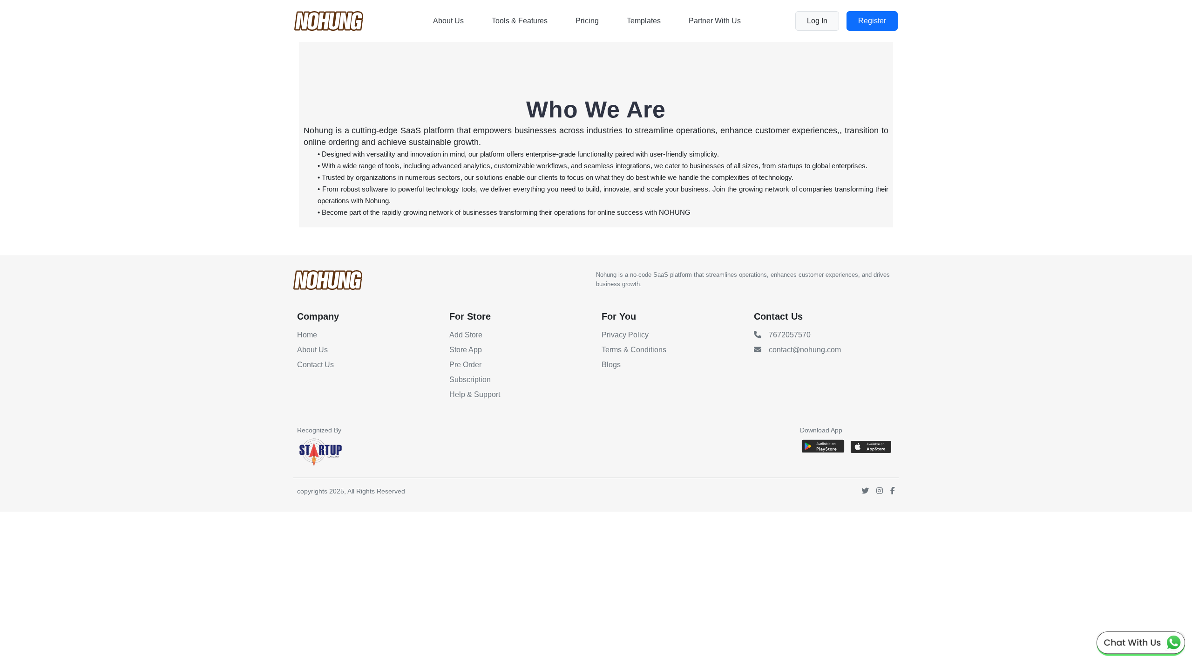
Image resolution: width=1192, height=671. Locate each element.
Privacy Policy (625, 335)
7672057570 (790, 335)
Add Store (465, 335)
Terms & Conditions (634, 350)
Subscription (470, 379)
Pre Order (465, 365)
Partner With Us (715, 21)
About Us (448, 21)
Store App (465, 350)
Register (872, 21)
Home (307, 335)
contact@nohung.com (805, 350)
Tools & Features (520, 21)
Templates (644, 21)
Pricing (587, 21)
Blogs (611, 365)
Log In (817, 21)
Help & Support (474, 394)
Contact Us (315, 365)
